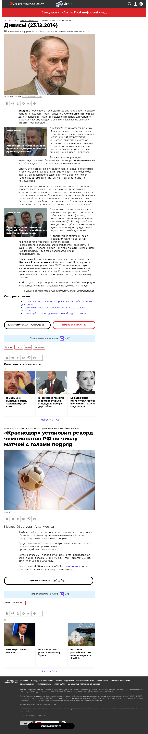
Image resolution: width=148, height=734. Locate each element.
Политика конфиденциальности (32, 715)
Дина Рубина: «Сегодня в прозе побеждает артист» (55, 313)
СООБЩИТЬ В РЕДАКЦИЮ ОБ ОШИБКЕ (84, 684)
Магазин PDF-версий (120, 681)
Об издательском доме (42, 681)
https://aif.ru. (28, 711)
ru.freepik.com (17, 512)
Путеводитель (44, 684)
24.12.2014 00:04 (11, 21)
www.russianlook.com (32, 97)
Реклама (24, 681)
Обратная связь (27, 684)
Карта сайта (59, 684)
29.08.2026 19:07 (11, 428)
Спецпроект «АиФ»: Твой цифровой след (74, 12)
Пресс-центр (102, 681)
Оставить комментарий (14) (74, 325)
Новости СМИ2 (50, 419)
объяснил (74, 566)
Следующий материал (51, 726)
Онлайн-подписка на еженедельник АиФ (75, 681)
